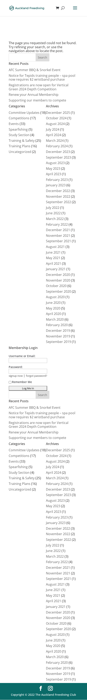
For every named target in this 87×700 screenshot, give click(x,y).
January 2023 (56, 185)
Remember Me (22, 382)
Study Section (19, 135)
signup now (16, 376)
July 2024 (52, 129)
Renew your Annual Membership (33, 94)
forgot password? (36, 376)
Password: (16, 367)
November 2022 (58, 196)
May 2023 (53, 168)
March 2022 (55, 219)
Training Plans (19, 146)
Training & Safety (22, 140)
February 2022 (57, 224)
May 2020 (53, 308)
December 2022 (58, 191)
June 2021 (53, 252)
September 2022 (58, 202)
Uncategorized (20, 151)
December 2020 (58, 274)
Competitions (19, 118)
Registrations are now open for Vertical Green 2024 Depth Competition (38, 87)
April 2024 (53, 135)
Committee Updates (24, 112)
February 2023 (57, 179)
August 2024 (55, 124)
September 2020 (58, 291)
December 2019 (58, 330)
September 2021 (58, 241)
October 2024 (56, 118)
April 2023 (53, 174)
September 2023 (58, 157)
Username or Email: (22, 356)
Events (14, 124)
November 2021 (58, 235)
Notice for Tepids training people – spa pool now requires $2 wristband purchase (42, 77)
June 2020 (53, 302)
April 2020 (53, 314)
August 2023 (55, 163)
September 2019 (58, 341)
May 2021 (53, 258)
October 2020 (56, 286)
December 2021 (58, 230)
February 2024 (57, 146)
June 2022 (53, 213)
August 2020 (55, 297)
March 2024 (55, 140)
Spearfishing (18, 129)
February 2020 (57, 325)
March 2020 (55, 319)
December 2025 (58, 112)
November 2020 (58, 280)
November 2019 (58, 336)
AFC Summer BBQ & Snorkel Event (34, 70)
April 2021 (53, 263)
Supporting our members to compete (37, 100)
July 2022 (52, 207)
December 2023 (58, 151)
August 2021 (55, 246)
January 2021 (56, 269)
